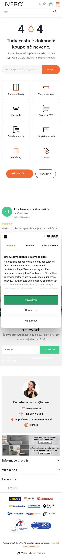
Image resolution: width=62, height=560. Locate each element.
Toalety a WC (46, 115)
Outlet (46, 157)
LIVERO (12, 488)
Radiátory (16, 157)
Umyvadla (16, 115)
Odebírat (49, 349)
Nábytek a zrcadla (46, 136)
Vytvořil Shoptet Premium (33, 553)
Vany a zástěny (46, 94)
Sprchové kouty (16, 94)
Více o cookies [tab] (50, 245)
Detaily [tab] (30, 245)
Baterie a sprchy (16, 136)
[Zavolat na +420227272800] (39, 4)
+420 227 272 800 (33, 414)
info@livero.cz (33, 408)
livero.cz (33, 424)
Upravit (29, 310)
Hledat (55, 11)
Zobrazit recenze (22, 217)
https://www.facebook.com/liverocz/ (33, 419)
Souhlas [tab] (11, 245)
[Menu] (58, 4)
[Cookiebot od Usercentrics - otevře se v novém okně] (44, 237)
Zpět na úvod (19, 173)
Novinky (45, 173)
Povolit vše (31, 299)
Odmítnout (31, 320)
